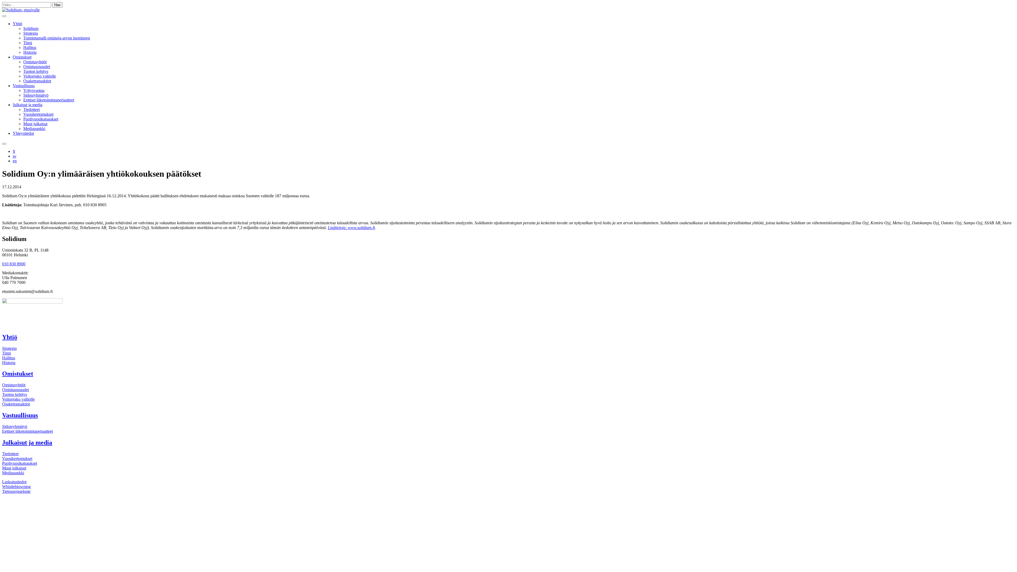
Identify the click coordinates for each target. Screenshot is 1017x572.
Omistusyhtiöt (35, 62)
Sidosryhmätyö (35, 95)
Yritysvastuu (33, 90)
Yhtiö (17, 23)
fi (14, 151)
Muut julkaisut (35, 124)
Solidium (30, 28)
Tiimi (27, 43)
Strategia (30, 33)
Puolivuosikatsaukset (40, 119)
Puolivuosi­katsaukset (19, 463)
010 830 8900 (13, 264)
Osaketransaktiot (37, 81)
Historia (30, 52)
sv (14, 156)
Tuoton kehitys (35, 71)
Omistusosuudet (36, 66)
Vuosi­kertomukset (17, 458)
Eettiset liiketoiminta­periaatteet (27, 431)
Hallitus (29, 47)
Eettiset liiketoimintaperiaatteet (48, 100)
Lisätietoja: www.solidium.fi (351, 227)
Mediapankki (34, 128)
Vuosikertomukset (38, 114)
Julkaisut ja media (27, 104)
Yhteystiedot (23, 133)
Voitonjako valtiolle (39, 76)
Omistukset (22, 57)
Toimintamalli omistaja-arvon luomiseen (56, 38)
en (15, 161)
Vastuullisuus (24, 85)
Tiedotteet (31, 109)
